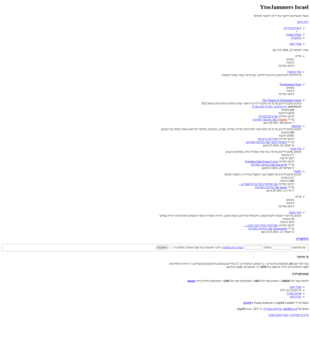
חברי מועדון (295, 212)
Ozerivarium (280, 228)
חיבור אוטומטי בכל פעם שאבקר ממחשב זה (196, 247)
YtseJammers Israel (290, 84)
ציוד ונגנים (295, 148)
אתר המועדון (294, 71)
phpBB (247, 302)
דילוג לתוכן (303, 21)
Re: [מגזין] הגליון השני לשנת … (261, 225)
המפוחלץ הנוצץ (279, 142)
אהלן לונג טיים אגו (268, 138)
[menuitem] (293, 34)
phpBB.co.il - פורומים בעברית (280, 308)
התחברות (302, 239)
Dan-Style (281, 164)
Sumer (283, 187)
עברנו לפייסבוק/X (268, 116)
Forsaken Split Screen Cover (261, 161)
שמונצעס (296, 125)
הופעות (297, 171)
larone (191, 280)
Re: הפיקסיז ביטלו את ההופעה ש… (258, 184)
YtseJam (282, 119)
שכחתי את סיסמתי (232, 247)
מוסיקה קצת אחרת (262, 106)
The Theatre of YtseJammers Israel (281, 100)
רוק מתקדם (280, 106)
